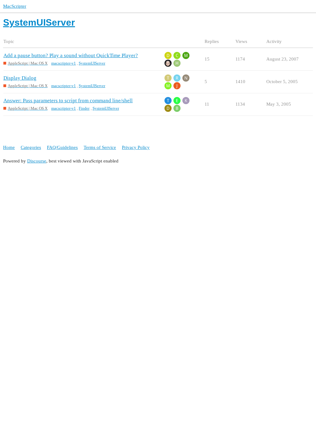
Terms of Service (100, 147)
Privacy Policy (136, 147)
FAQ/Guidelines (62, 147)
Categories (31, 147)
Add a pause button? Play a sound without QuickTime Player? (70, 55)
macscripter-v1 (63, 63)
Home (9, 147)
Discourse (36, 160)
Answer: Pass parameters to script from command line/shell (68, 100)
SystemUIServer (92, 63)
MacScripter (14, 6)
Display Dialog (19, 78)
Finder (84, 108)
